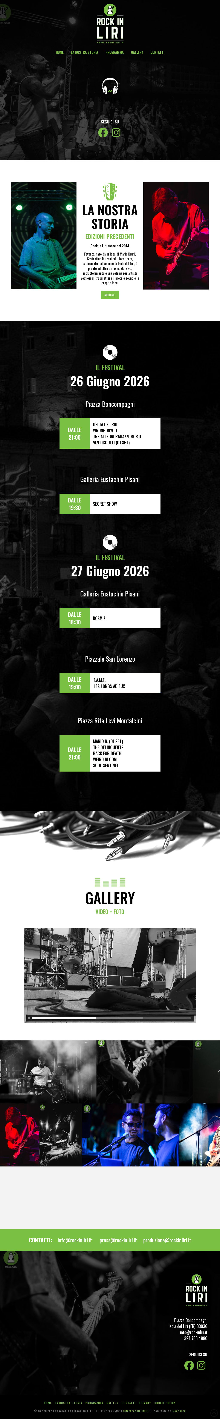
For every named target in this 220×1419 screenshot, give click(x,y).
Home (48, 1403)
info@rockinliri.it (75, 1240)
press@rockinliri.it (118, 1240)
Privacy (145, 1403)
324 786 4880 (195, 1338)
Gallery (113, 1403)
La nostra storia (68, 1403)
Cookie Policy (165, 1403)
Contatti (129, 1403)
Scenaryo (179, 1411)
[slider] (111, 1018)
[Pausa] (29, 1018)
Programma (94, 1403)
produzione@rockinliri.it (167, 1240)
